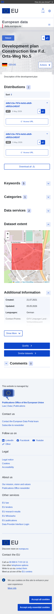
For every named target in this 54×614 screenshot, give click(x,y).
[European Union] (26, 542)
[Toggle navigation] (49, 24)
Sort (8, 94)
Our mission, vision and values (16, 484)
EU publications (9, 520)
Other (8, 444)
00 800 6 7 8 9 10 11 (18, 562)
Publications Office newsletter (16, 488)
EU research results (11, 511)
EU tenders (7, 507)
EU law (5, 503)
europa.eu (23, 549)
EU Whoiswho (8, 516)
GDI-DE (12, 65)
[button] (44, 2)
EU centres (27, 571)
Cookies (6, 463)
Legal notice (8, 460)
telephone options (20, 565)
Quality (25, 346)
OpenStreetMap (28, 282)
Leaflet (17, 282)
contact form (21, 568)
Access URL (28, 121)
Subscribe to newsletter (13, 425)
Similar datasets (25, 353)
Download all (25, 167)
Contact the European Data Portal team (20, 421)
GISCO (46, 282)
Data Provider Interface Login (15, 524)
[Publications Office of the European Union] (26, 394)
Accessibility (8, 467)
